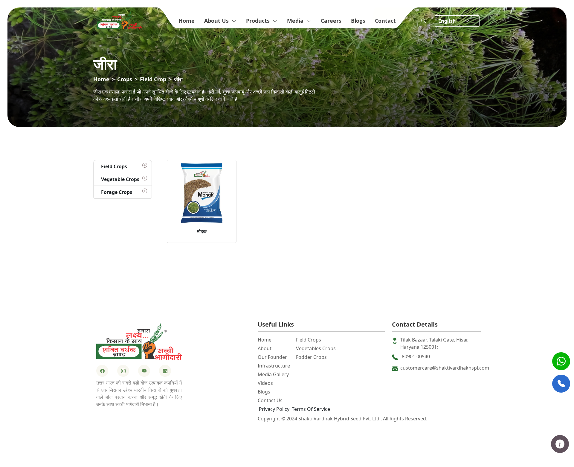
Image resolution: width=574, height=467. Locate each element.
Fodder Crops (311, 357)
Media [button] (295, 20)
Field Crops (308, 339)
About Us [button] (216, 20)
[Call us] (561, 384)
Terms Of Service (311, 409)
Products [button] (258, 20)
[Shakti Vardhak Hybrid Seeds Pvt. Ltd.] (139, 341)
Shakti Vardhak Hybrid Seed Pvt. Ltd (339, 418)
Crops (124, 79)
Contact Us (270, 400)
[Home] (119, 19)
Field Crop (153, 79)
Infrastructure (274, 365)
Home (186, 20)
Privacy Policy (274, 409)
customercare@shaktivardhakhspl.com (444, 368)
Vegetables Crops (316, 348)
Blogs (358, 20)
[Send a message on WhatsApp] (561, 361)
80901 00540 (416, 356)
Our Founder (272, 357)
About (264, 348)
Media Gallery (273, 374)
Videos (265, 383)
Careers (331, 20)
